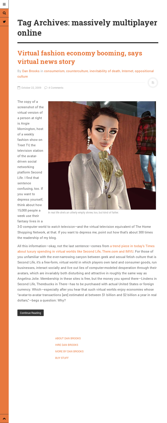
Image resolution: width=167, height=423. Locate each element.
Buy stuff (62, 358)
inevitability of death (105, 71)
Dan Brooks (31, 71)
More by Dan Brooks (69, 351)
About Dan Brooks (68, 338)
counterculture (77, 71)
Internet (127, 71)
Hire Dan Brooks (66, 344)
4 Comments (55, 87)
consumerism (54, 71)
